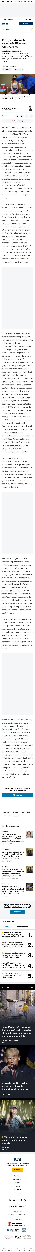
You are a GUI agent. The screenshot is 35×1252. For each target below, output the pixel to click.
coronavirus (6, 812)
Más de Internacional (10, 826)
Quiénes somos (17, 1179)
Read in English (18, 69)
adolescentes (7, 815)
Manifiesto (17, 1176)
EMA (28, 812)
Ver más (30, 987)
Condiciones (18, 1214)
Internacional (7, 29)
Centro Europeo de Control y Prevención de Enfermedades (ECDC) (15, 726)
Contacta (18, 1193)
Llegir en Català (7, 69)
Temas (17, 1186)
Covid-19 (16, 815)
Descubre (5, 987)
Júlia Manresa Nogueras (10, 108)
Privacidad (11, 1214)
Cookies (25, 1214)
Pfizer (22, 812)
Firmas (17, 1182)
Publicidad (17, 1189)
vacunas (15, 812)
